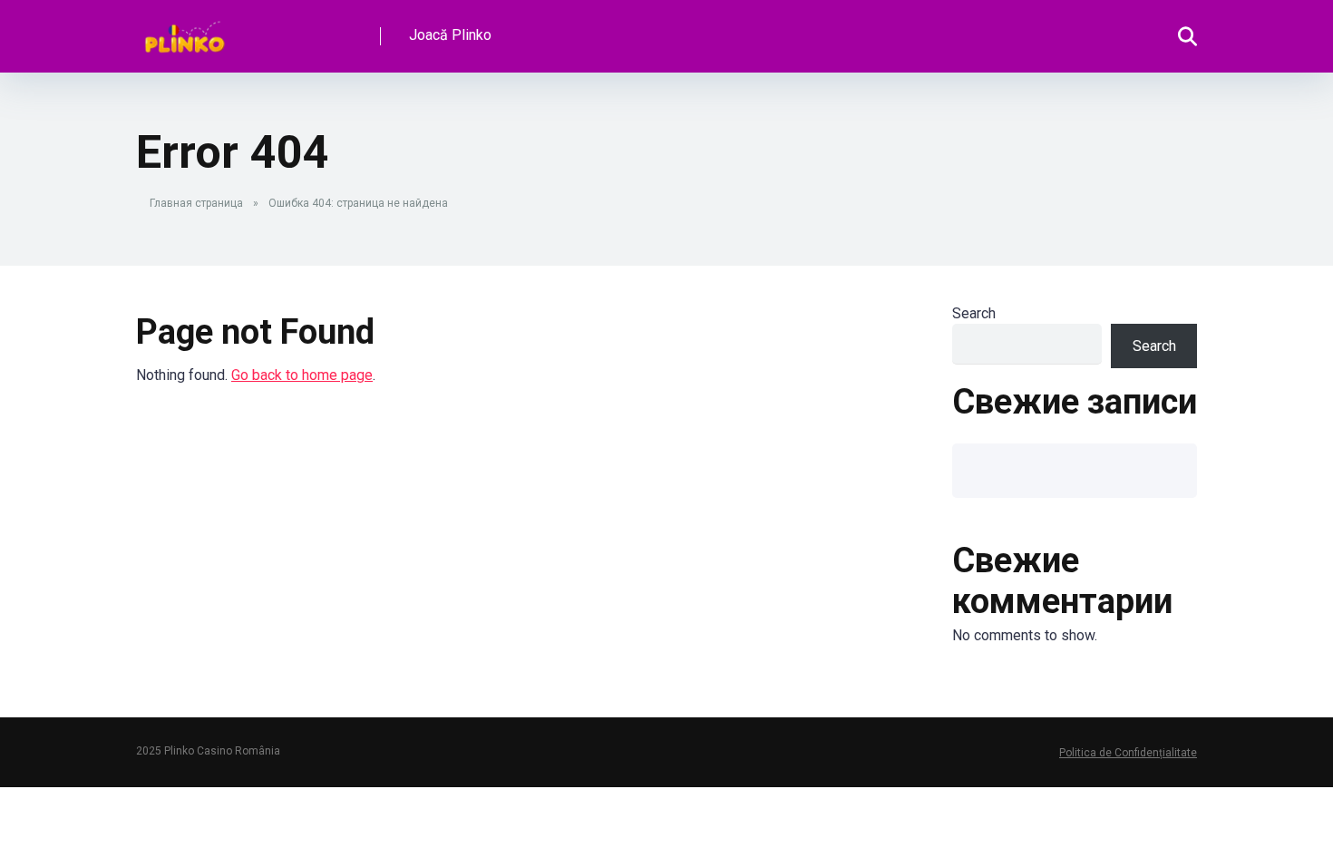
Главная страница (196, 203)
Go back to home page (302, 375)
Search (974, 313)
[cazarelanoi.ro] (185, 29)
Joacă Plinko (450, 35)
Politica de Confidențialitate (1128, 752)
